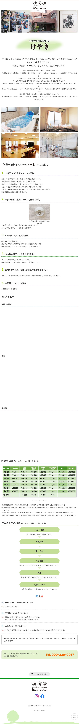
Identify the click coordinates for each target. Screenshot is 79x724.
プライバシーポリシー (35, 705)
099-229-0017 (63, 655)
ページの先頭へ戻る (41, 674)
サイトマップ (47, 705)
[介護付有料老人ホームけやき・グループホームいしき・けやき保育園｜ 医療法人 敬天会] (40, 5)
